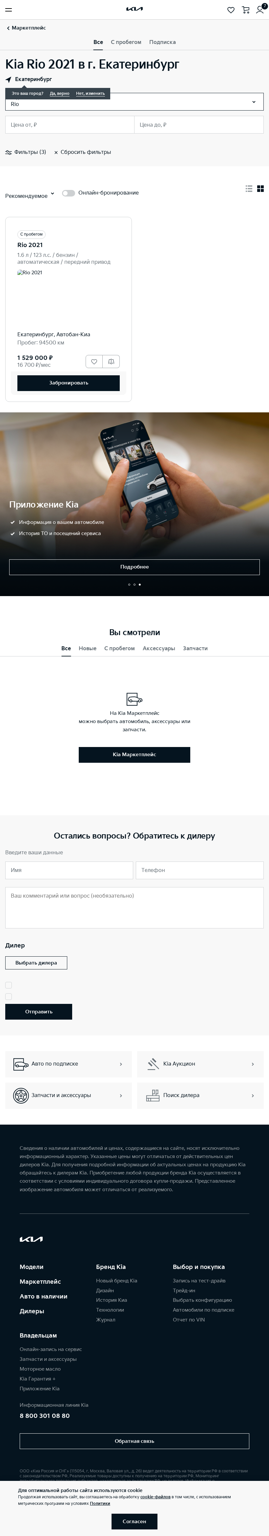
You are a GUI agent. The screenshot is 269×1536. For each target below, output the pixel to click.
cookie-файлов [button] (155, 1497)
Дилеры (32, 1311)
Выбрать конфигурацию (202, 1300)
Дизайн (105, 1291)
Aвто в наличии (44, 1296)
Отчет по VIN (189, 1320)
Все (98, 42)
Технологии (110, 1310)
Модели (32, 1267)
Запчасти (195, 649)
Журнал (105, 1320)
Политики (100, 1503)
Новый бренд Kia (116, 1281)
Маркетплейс (40, 1281)
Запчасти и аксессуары (48, 1359)
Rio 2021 (30, 245)
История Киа (111, 1300)
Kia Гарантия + (37, 1379)
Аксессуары (159, 649)
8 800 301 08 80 (45, 1416)
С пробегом (126, 42)
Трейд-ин (184, 1291)
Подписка (162, 42)
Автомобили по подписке (203, 1310)
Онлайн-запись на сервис (51, 1349)
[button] (129, 585)
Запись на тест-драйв (199, 1281)
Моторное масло (40, 1369)
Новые (87, 649)
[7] (260, 10)
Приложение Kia (40, 1389)
